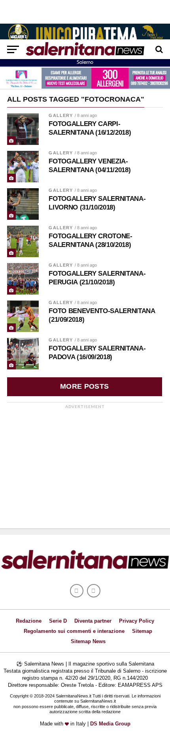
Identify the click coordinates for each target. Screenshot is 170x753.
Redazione (29, 621)
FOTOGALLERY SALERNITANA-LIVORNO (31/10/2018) (97, 203)
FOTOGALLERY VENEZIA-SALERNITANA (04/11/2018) (89, 166)
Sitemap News (88, 641)
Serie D (58, 621)
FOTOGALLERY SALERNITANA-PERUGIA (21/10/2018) (97, 278)
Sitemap (142, 631)
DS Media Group (110, 724)
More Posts (84, 386)
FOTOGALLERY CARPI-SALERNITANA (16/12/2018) (90, 128)
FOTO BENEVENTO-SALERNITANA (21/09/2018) (102, 315)
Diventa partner (92, 621)
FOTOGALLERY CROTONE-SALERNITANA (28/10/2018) (90, 240)
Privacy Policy (136, 621)
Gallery (61, 115)
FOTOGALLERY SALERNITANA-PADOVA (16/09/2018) (97, 353)
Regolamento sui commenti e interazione (74, 631)
